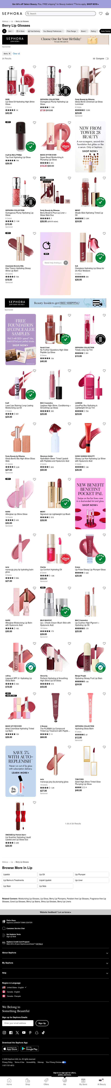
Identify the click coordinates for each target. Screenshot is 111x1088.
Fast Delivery (35, 31)
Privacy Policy (7, 1062)
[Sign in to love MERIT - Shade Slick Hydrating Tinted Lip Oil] (104, 178)
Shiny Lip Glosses (48, 901)
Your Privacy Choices (54, 1062)
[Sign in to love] (104, 67)
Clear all (16, 53)
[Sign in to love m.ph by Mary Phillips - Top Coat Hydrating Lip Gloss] (34, 122)
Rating (93, 31)
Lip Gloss (44, 898)
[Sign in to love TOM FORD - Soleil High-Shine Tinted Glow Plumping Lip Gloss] (104, 747)
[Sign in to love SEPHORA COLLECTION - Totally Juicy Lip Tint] (104, 315)
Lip (12, 21)
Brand (83, 31)
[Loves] (100, 13)
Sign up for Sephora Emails (14, 1017)
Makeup (5, 21)
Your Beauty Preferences (52, 31)
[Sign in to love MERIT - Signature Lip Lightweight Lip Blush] (69, 479)
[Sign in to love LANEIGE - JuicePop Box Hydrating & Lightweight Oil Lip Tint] (104, 370)
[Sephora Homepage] (12, 13)
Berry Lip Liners (64, 901)
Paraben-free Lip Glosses (78, 898)
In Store (21, 31)
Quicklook (20, 94)
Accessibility (30, 1062)
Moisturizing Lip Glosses (28, 898)
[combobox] (60, 13)
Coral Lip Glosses (17, 901)
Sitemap (41, 1062)
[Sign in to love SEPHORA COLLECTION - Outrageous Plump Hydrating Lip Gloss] (69, 67)
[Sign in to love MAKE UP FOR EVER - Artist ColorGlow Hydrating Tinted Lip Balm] (34, 693)
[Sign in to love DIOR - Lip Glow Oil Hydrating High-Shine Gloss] (34, 67)
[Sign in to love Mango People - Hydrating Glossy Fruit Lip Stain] (104, 643)
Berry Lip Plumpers (57, 898)
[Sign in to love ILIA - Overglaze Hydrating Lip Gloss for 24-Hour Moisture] (104, 233)
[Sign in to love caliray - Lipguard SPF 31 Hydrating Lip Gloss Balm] (34, 643)
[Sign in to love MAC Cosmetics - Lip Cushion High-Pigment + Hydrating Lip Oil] (104, 588)
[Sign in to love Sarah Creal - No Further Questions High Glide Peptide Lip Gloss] (69, 315)
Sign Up (42, 1023)
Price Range (71, 31)
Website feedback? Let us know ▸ (55, 912)
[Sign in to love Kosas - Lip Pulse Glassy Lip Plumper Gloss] (104, 534)
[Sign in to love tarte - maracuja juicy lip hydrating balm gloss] (34, 534)
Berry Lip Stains (33, 901)
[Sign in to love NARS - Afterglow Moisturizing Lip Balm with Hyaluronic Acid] (34, 588)
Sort (9, 31)
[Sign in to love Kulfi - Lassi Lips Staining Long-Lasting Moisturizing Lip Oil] (34, 370)
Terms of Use (19, 1062)
